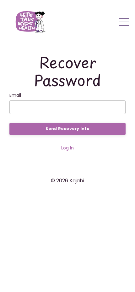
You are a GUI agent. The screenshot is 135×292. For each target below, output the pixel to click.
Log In (67, 148)
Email (15, 95)
